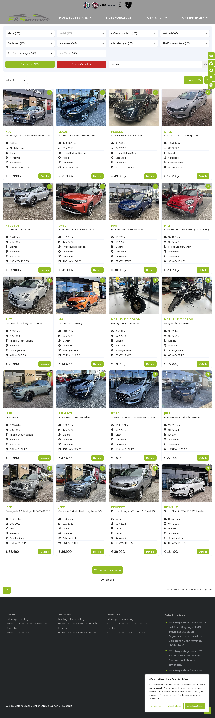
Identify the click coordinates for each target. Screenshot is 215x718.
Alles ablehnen (174, 706)
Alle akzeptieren (195, 706)
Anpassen (156, 706)
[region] (177, 693)
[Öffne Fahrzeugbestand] (90, 17)
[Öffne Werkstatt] (166, 17)
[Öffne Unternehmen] (206, 17)
